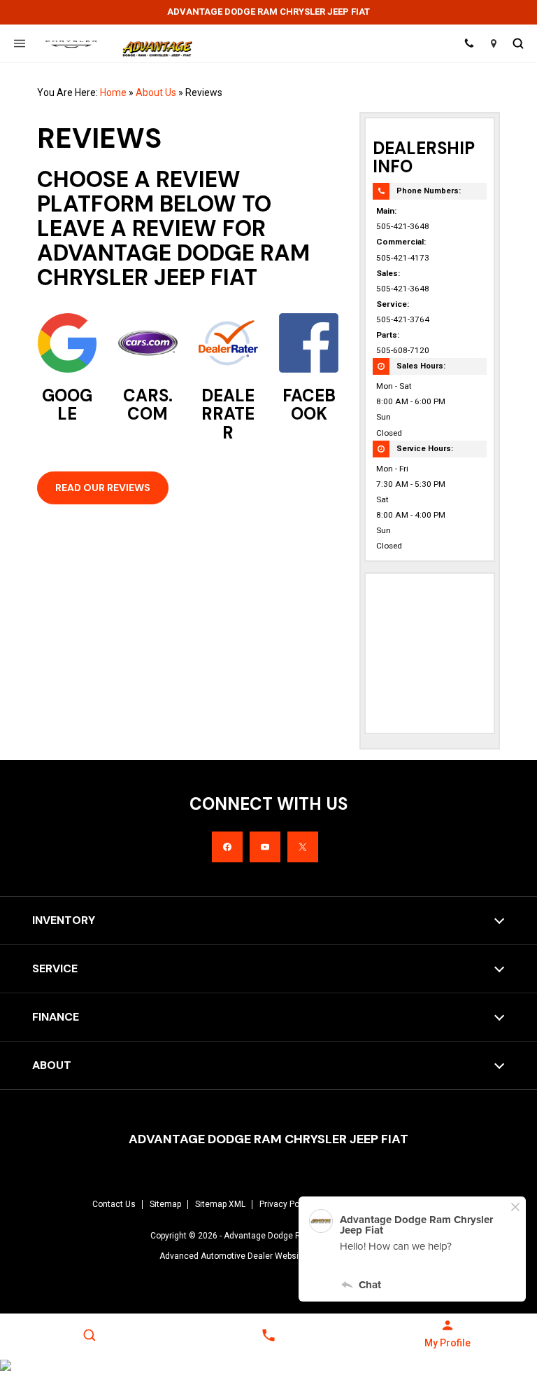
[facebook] (227, 847)
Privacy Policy (286, 1204)
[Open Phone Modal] (469, 43)
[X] (302, 847)
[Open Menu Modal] (19, 43)
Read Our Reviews (102, 487)
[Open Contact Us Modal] (268, 1335)
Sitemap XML (220, 1204)
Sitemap (165, 1204)
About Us (156, 92)
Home (113, 92)
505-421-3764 (402, 319)
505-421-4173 (402, 258)
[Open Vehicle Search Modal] (518, 43)
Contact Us (114, 1204)
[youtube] (265, 847)
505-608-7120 (402, 350)
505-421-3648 (402, 226)
